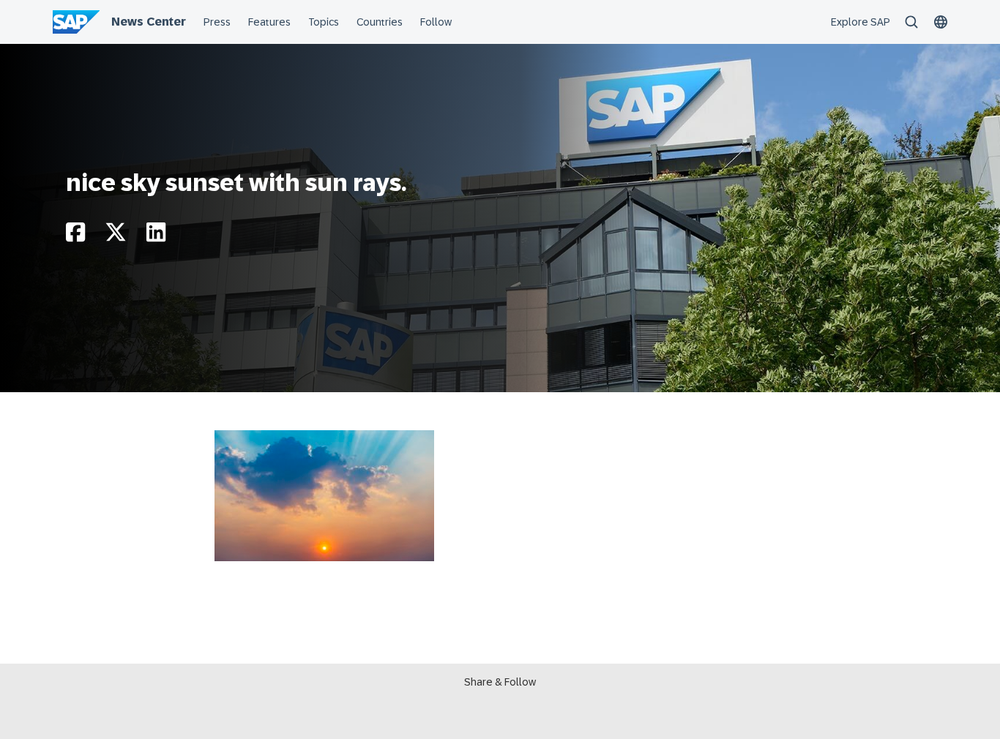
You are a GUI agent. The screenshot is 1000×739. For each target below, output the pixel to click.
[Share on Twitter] (116, 236)
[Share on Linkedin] (155, 236)
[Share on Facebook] (75, 236)
